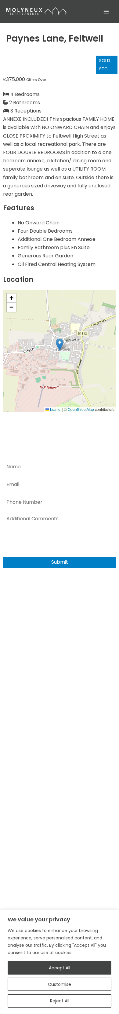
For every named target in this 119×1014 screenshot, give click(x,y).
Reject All (59, 1001)
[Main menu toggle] (106, 11)
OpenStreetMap (81, 409)
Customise (59, 984)
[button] (59, 344)
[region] (59, 961)
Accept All (59, 968)
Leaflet (55, 409)
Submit (59, 562)
